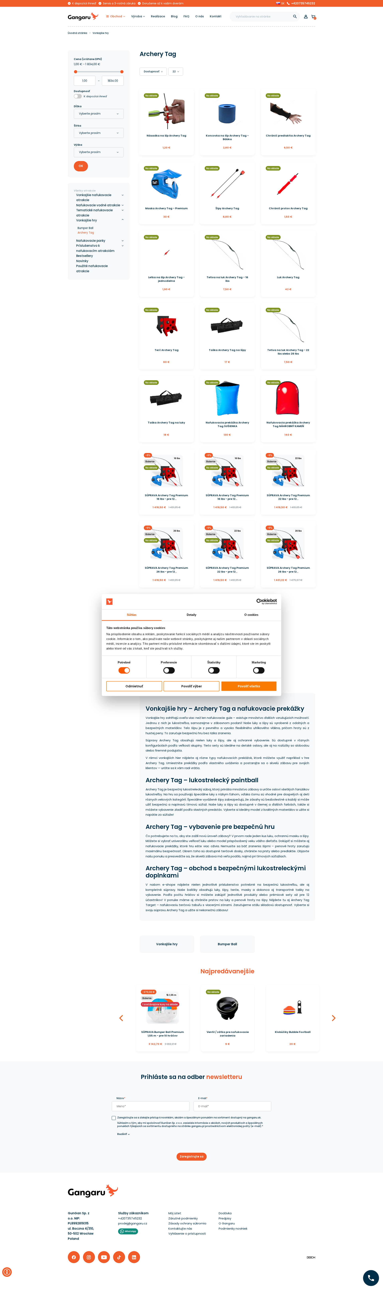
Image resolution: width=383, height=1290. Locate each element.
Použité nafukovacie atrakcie (92, 268)
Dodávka (225, 1213)
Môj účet (174, 1213)
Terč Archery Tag (167, 350)
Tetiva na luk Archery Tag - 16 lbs (227, 279)
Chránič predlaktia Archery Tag (288, 136)
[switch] (165, 669)
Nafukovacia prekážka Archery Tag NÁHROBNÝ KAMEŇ (288, 424)
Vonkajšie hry (167, 944)
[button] (280, 3)
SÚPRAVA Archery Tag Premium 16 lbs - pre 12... (166, 497)
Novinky (82, 261)
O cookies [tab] (251, 614)
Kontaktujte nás (180, 1228)
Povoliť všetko (249, 686)
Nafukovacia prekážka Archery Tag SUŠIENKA (227, 424)
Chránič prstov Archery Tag (288, 208)
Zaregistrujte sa (191, 1156)
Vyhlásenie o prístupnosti (187, 1233)
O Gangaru (227, 1223)
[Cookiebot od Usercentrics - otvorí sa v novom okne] (259, 602)
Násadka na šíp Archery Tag (166, 136)
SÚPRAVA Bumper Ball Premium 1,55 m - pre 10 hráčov (162, 1034)
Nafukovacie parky (90, 241)
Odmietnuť (134, 686)
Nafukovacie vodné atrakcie (98, 205)
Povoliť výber (191, 686)
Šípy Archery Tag (227, 208)
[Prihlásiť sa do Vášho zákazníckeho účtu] (306, 17)
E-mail (202, 1098)
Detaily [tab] (191, 614)
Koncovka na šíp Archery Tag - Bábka (227, 137)
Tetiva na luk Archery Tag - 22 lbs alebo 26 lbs (288, 352)
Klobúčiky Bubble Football (293, 1032)
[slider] (75, 72)
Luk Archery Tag (288, 277)
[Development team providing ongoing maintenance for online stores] (311, 1257)
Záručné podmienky (183, 1218)
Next (334, 1018)
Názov (120, 1098)
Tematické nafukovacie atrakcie (94, 212)
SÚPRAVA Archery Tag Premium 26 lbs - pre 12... (166, 569)
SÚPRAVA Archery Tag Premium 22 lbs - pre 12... (288, 497)
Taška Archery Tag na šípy (227, 350)
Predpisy (225, 1218)
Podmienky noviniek (233, 1228)
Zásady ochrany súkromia (187, 1223)
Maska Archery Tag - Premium (166, 208)
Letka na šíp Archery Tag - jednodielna (166, 279)
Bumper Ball (227, 944)
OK (81, 166)
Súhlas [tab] (132, 614)
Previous (121, 1018)
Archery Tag (86, 233)
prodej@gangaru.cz (132, 1223)
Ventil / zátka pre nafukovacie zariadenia (228, 1034)
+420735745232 (303, 3)
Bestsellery (84, 256)
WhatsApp (130, 1231)
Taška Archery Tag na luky (166, 422)
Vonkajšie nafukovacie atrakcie (93, 197)
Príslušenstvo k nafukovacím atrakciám (95, 248)
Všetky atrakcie (85, 191)
